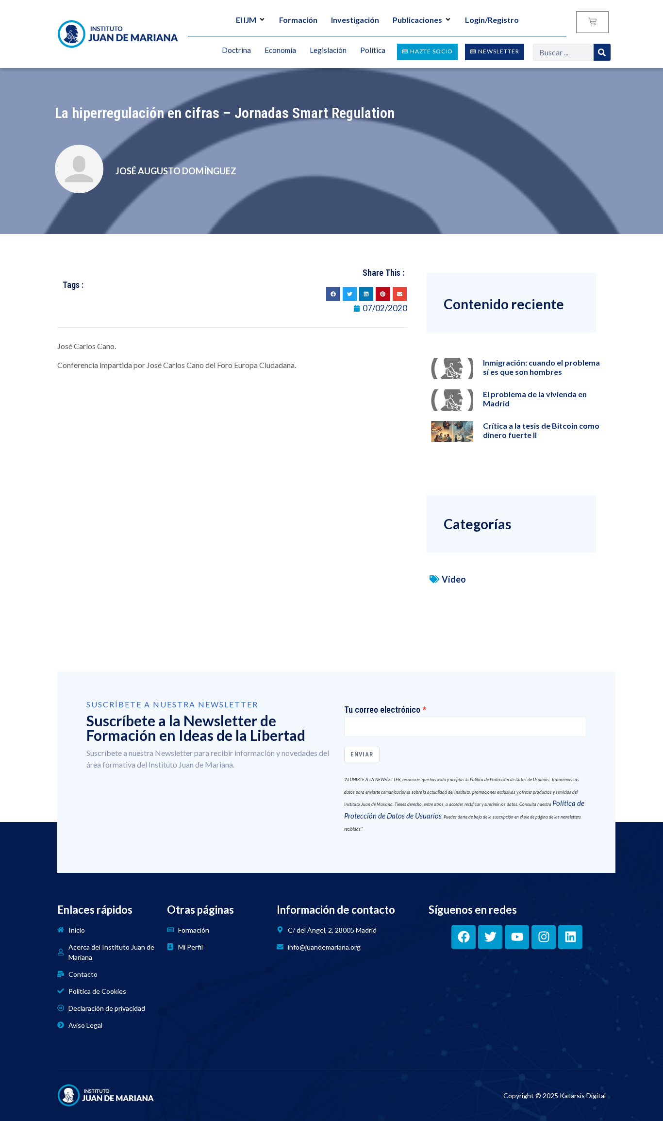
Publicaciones (417, 19)
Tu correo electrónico (382, 709)
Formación (298, 19)
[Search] (602, 52)
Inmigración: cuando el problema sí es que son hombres (541, 367)
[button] (333, 294)
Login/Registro (492, 19)
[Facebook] (463, 937)
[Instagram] (543, 937)
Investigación (355, 19)
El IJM (246, 19)
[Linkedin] (570, 937)
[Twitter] (490, 937)
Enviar (361, 754)
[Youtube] (517, 937)
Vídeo (454, 579)
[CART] (592, 22)
